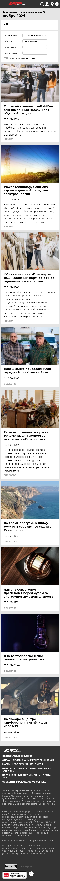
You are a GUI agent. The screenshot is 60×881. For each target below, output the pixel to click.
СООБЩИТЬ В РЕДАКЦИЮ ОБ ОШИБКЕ (24, 782)
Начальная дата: (11, 47)
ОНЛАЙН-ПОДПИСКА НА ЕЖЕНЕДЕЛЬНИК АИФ (28, 760)
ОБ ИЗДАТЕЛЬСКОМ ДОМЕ (17, 756)
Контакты (36, 764)
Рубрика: (8, 41)
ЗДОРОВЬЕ (10, 475)
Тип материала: (11, 35)
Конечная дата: (10, 53)
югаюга (8, 139)
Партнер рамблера (27, 867)
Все (6, 23)
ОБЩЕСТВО (10, 384)
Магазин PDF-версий (15, 764)
